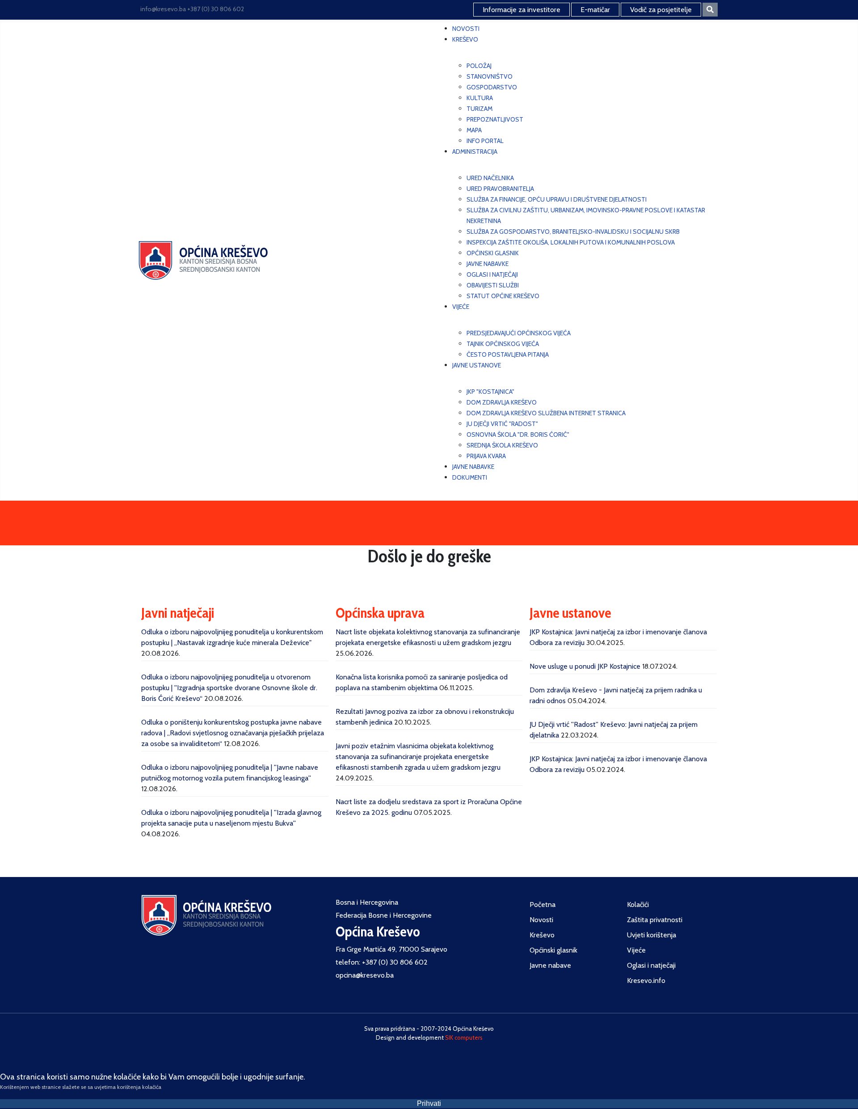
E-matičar (595, 9)
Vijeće (636, 950)
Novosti (541, 919)
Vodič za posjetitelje (661, 9)
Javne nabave (550, 965)
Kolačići (638, 904)
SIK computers (464, 1037)
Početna (542, 904)
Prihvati (429, 1103)
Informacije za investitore (521, 9)
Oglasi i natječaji (651, 965)
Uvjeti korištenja (651, 935)
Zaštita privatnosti (654, 919)
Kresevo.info (646, 980)
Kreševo (542, 935)
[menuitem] (465, 29)
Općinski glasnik (553, 950)
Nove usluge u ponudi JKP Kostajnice (585, 666)
